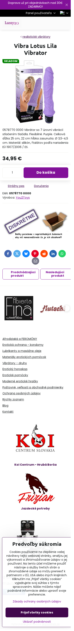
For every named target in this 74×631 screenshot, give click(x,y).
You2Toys (23, 198)
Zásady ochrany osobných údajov (37, 601)
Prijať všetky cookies (37, 612)
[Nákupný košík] (56, 23)
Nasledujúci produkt (55, 274)
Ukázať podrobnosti (37, 622)
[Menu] (66, 23)
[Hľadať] (46, 23)
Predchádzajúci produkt (23, 274)
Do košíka (45, 172)
